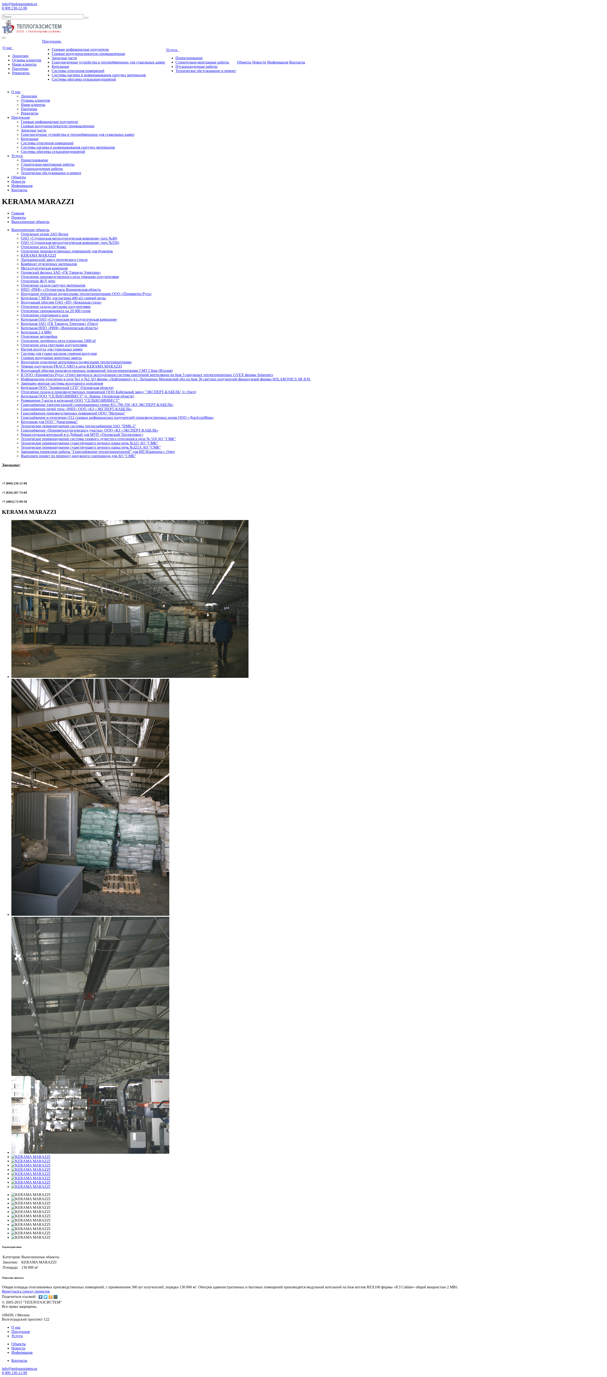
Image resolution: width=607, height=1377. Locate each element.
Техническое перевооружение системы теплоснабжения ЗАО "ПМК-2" (78, 426)
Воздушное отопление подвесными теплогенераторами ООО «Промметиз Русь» (86, 294)
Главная (17, 213)
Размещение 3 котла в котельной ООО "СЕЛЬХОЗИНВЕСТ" (70, 400)
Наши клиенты (24, 64)
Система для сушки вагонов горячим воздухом (59, 353)
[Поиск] (86, 17)
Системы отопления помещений (78, 71)
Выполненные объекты (30, 222)
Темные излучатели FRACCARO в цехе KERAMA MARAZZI (71, 366)
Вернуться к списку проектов (26, 1291)
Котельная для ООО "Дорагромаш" (49, 422)
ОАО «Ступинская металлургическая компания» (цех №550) (70, 243)
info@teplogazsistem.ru (19, 4)
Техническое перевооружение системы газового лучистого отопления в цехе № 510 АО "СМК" (98, 439)
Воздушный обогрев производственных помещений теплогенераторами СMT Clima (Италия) (97, 371)
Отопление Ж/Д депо (38, 281)
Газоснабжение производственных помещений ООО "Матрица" (73, 413)
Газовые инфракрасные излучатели (80, 49)
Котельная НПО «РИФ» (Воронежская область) (59, 328)
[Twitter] (45, 1297)
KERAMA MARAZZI (38, 255)
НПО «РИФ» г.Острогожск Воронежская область (61, 289)
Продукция (52, 41)
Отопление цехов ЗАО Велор (44, 234)
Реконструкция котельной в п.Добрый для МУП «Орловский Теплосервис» (82, 435)
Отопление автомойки (39, 336)
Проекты (18, 217)
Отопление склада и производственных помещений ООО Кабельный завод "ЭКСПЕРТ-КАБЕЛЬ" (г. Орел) (108, 392)
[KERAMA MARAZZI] (129, 677)
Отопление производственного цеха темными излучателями (70, 277)
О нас (8, 48)
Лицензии (20, 56)
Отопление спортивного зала (44, 315)
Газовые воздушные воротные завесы (51, 358)
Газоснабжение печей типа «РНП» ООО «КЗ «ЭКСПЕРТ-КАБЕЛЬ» (76, 409)
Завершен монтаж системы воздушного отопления (62, 383)
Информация (277, 62)
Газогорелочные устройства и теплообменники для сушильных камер (108, 62)
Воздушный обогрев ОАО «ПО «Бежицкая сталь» (61, 302)
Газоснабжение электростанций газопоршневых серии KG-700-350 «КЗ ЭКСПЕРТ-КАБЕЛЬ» (97, 405)
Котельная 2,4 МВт (36, 332)
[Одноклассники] (50, 1297)
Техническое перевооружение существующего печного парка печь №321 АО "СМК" (89, 443)
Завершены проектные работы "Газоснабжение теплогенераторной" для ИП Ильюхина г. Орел (98, 452)
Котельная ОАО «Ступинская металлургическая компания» (69, 319)
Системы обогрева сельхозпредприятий (84, 79)
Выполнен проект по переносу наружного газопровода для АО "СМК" (78, 456)
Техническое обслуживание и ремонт (205, 71)
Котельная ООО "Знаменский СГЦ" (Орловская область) (67, 388)
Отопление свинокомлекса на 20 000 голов (56, 311)
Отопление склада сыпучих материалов (53, 285)
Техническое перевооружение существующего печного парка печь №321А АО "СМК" (91, 447)
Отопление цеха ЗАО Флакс (43, 247)
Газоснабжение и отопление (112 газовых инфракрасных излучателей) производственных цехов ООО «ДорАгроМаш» (117, 417)
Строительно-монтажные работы (202, 62)
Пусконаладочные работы (196, 66)
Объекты (244, 62)
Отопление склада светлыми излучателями (56, 307)
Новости (259, 62)
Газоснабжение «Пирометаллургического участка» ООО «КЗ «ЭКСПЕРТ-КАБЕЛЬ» (89, 430)
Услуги (172, 50)
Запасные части (64, 58)
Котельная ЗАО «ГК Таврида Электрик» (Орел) (59, 324)
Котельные (60, 66)
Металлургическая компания (44, 268)
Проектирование (189, 58)
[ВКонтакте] (40, 1297)
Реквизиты (21, 73)
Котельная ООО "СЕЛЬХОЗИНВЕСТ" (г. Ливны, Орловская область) (77, 396)
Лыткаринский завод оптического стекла (54, 260)
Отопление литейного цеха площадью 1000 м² (58, 341)
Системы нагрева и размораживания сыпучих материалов (99, 75)
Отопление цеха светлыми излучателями (54, 345)
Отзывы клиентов (26, 60)
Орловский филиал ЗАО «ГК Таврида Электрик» (61, 272)
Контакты (297, 62)
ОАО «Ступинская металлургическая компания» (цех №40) (69, 238)
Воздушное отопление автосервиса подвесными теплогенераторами (76, 362)
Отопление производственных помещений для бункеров (67, 251)
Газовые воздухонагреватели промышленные (88, 54)
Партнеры (20, 69)
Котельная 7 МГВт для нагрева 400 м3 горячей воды (63, 298)
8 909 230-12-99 (14, 8)
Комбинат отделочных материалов (49, 264)
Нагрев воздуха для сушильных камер (52, 349)
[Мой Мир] (55, 1297)
